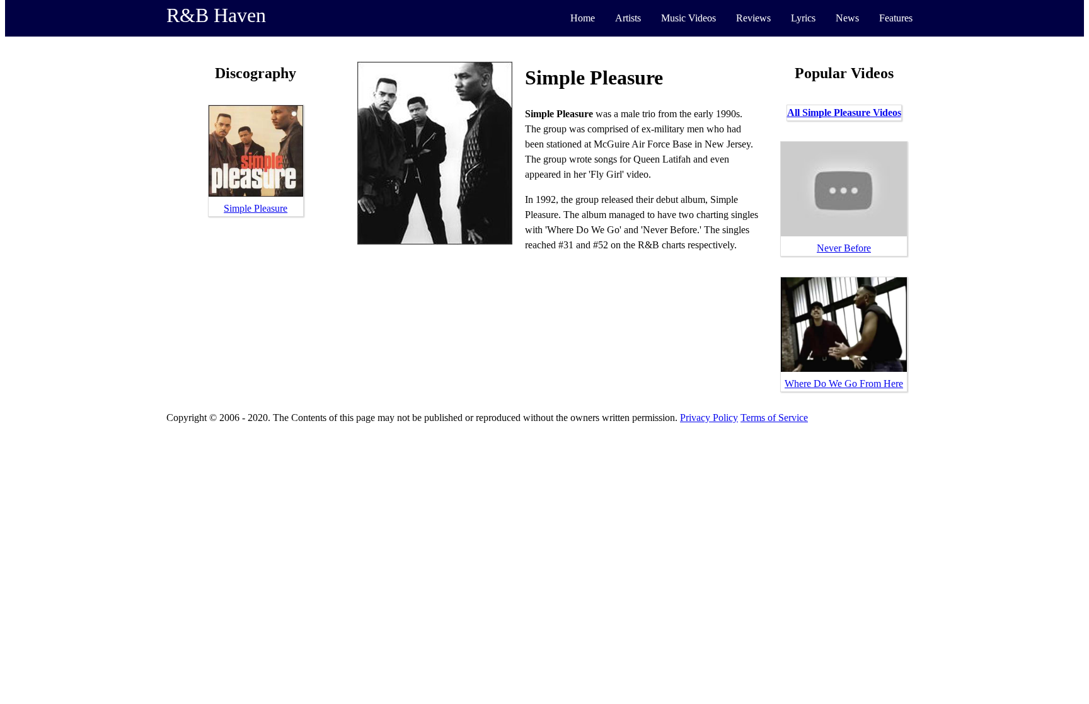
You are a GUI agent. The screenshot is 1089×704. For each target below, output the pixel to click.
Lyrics (803, 18)
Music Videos (688, 18)
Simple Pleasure (255, 208)
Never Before (844, 248)
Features (896, 18)
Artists (628, 18)
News (847, 18)
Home (582, 18)
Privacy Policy (709, 417)
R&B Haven (216, 15)
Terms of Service (774, 417)
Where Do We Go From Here (844, 383)
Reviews (753, 18)
